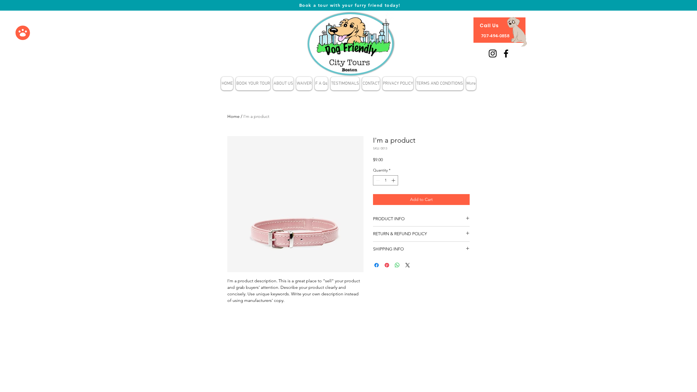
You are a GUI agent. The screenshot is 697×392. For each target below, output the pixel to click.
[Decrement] (377, 180)
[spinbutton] (385, 180)
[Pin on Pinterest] (387, 265)
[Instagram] (492, 53)
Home (233, 116)
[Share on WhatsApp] (397, 265)
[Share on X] (407, 265)
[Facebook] (506, 53)
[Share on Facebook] (376, 265)
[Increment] (393, 180)
